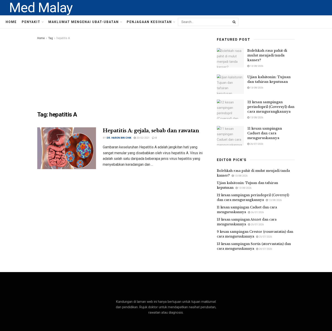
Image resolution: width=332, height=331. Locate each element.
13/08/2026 (256, 66)
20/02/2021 (143, 137)
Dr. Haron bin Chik (119, 137)
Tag (50, 38)
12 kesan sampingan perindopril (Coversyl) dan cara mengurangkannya (271, 107)
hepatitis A (63, 38)
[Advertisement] (122, 74)
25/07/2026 (257, 224)
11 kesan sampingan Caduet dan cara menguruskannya (264, 133)
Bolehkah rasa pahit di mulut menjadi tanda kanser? (267, 55)
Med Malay (40, 7)
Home (11, 22)
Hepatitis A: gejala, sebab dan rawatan (151, 131)
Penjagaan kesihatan (149, 22)
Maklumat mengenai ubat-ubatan (83, 22)
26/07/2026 (256, 143)
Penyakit (31, 22)
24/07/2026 (265, 248)
